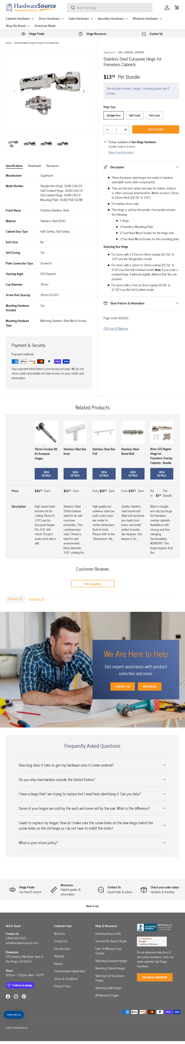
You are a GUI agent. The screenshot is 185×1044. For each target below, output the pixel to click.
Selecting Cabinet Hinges (110, 968)
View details (46, 474)
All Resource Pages (107, 995)
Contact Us (122, 686)
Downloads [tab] (34, 165)
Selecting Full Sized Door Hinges (110, 978)
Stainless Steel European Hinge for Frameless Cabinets (38, 43)
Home (8, 43)
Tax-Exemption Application (70, 971)
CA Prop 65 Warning (116, 328)
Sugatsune (109, 52)
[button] (177, 8)
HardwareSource (20, 1028)
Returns (58, 963)
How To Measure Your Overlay (108, 951)
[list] (49, 91)
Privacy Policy (62, 986)
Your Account (62, 948)
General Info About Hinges (111, 941)
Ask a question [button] (92, 583)
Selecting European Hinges (111, 960)
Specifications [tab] (14, 165)
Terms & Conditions (66, 978)
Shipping (59, 956)
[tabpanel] (49, 250)
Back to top (92, 906)
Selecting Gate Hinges (108, 987)
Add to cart (155, 129)
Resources (149, 686)
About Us (59, 933)
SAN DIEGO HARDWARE (154, 977)
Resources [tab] (53, 165)
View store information (121, 152)
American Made (45, 26)
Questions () (36, 598)
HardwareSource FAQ (108, 933)
